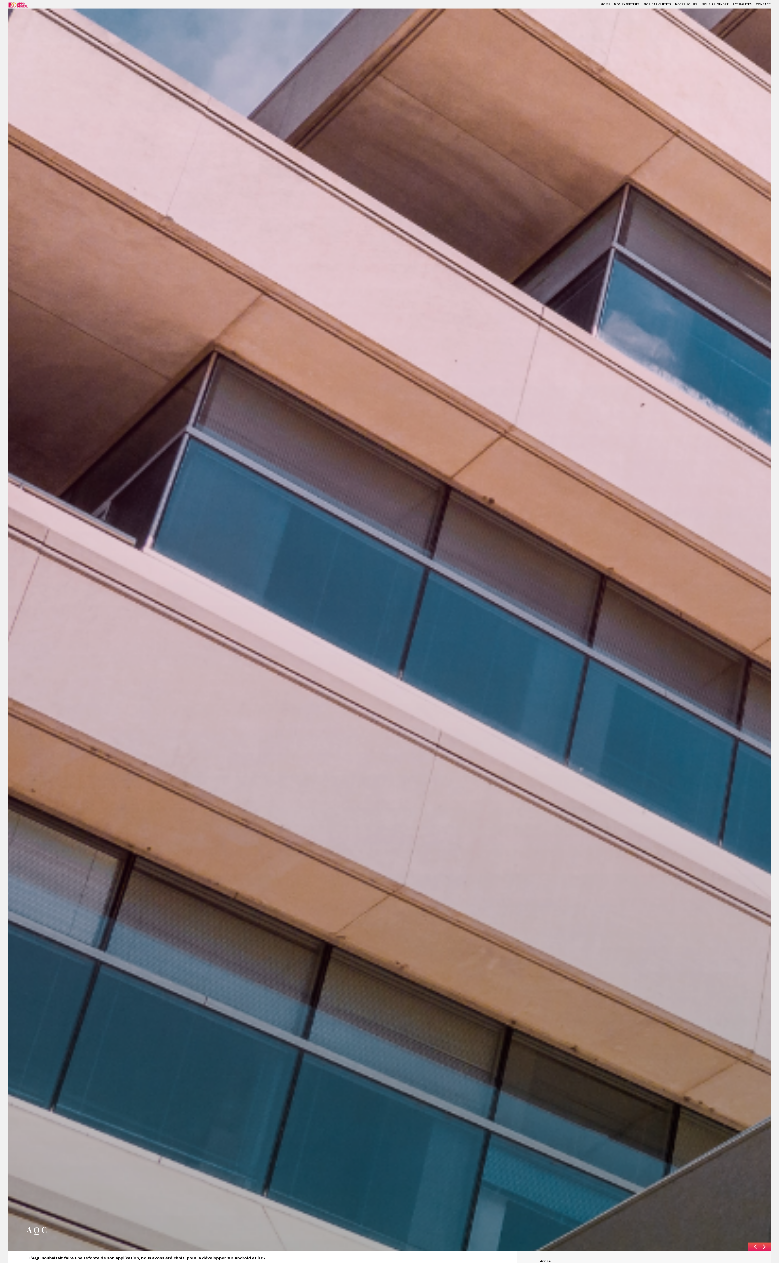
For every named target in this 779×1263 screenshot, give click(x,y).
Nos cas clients (657, 4)
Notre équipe (686, 4)
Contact (763, 4)
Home (605, 4)
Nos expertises (627, 4)
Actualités (742, 4)
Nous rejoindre (715, 4)
